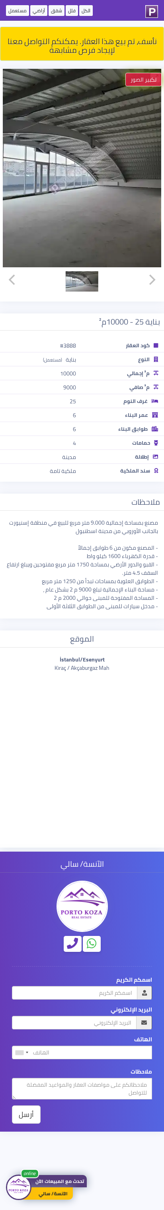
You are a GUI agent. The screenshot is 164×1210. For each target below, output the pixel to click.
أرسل (26, 1114)
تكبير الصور (143, 79)
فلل (72, 10)
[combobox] (21, 1052)
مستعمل (17, 10)
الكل (86, 10)
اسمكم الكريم (134, 980)
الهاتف (143, 1039)
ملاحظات (141, 1072)
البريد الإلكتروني (131, 1010)
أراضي (39, 10)
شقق (56, 10)
